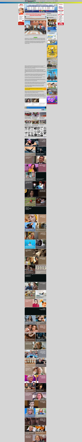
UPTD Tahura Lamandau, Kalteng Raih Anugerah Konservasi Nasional (35, 118)
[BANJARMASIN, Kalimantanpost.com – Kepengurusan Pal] (52, 24)
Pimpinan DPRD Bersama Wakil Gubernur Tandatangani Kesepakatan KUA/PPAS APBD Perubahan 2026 (28, 125)
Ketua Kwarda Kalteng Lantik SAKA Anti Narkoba (42, 124)
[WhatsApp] (45, 109)
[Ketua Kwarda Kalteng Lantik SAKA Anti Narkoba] (42, 121)
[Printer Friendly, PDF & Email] (35, 37)
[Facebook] (41, 109)
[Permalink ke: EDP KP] (25, 17)
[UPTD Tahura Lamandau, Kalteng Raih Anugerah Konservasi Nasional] (35, 114)
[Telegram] (44, 109)
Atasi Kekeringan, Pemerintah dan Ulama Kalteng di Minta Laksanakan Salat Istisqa (35, 125)
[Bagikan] (45, 16)
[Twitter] (43, 109)
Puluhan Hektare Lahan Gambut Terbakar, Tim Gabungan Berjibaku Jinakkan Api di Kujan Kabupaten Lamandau (42, 118)
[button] (53, 0)
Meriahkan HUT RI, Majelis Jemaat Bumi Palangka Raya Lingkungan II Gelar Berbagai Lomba (28, 118)
